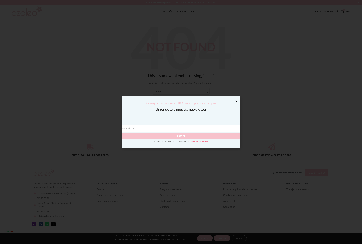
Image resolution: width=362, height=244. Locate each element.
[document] (181, 122)
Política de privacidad (198, 142)
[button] (236, 100)
